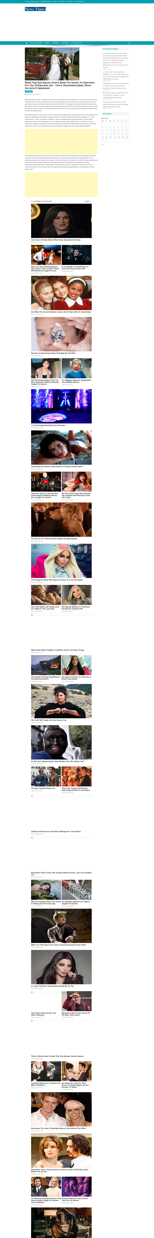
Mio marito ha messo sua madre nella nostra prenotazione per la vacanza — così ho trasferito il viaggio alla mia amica (115, 95)
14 (118, 130)
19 (110, 134)
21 (118, 134)
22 (122, 134)
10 (102, 130)
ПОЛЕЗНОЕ (62, 1)
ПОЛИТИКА (70, 1)
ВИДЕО (55, 1)
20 (114, 134)
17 (102, 134)
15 (122, 130)
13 (114, 130)
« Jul (102, 144)
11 (106, 130)
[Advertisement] (77, 27)
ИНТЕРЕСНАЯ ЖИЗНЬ (46, 1)
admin (39, 94)
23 (126, 134)
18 (106, 134)
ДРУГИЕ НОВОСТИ (80, 1)
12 (110, 130)
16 (126, 130)
